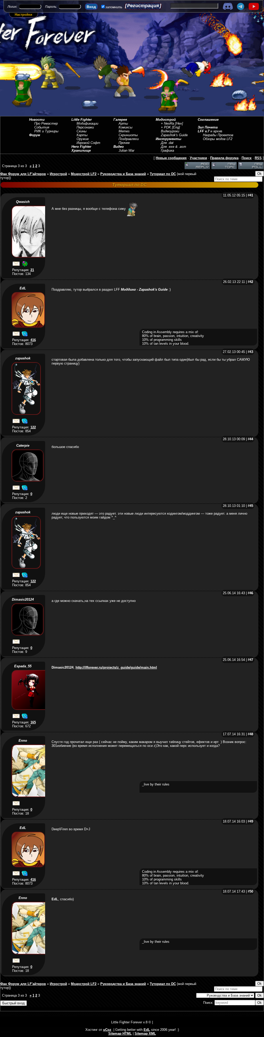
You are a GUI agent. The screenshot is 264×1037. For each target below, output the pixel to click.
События (41, 127)
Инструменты (168, 139)
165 (33, 722)
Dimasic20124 (23, 599)
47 (251, 660)
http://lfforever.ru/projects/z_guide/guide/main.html (116, 667)
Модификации (87, 123)
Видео (118, 147)
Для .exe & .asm (173, 147)
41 (251, 195)
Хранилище (81, 150)
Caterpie (22, 445)
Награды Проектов (218, 135)
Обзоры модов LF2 (217, 139)
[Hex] (179, 123)
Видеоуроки (170, 131)
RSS (258, 158)
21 (32, 270)
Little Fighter (81, 120)
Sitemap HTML (120, 1033)
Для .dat (167, 143)
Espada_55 (22, 666)
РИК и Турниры (46, 131)
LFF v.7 (203, 131)
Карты (82, 135)
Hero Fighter (81, 147)
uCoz (107, 1030)
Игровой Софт (88, 143)
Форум (34, 135)
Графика (167, 150)
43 (251, 352)
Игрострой (58, 174)
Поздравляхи (129, 139)
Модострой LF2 (83, 174)
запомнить (113, 7)
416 (33, 340)
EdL (23, 288)
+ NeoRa (167, 123)
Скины (82, 131)
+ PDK (166, 127)
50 (251, 891)
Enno (23, 740)
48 (251, 734)
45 (251, 506)
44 (251, 439)
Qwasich (23, 202)
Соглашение (208, 120)
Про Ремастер (46, 123)
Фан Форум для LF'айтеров (23, 174)
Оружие (83, 139)
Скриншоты (128, 135)
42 (251, 282)
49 (251, 821)
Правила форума (224, 158)
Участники (198, 158)
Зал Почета (208, 127)
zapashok (22, 358)
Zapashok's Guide (174, 135)
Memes (124, 131)
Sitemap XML (145, 1033)
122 (33, 427)
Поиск (247, 158)
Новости (37, 120)
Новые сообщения (171, 158)
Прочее (124, 143)
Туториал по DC (163, 174)
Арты (123, 123)
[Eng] (176, 127)
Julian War (126, 150)
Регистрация (143, 5)
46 (251, 593)
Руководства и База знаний (123, 174)
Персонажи (85, 127)
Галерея (120, 120)
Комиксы (126, 127)
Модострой (166, 120)
